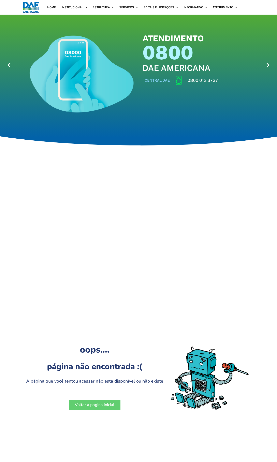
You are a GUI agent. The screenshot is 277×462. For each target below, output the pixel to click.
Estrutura (101, 7)
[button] (9, 65)
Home (51, 7)
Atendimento (223, 7)
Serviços (126, 7)
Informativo (193, 7)
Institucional (72, 7)
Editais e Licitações (159, 7)
